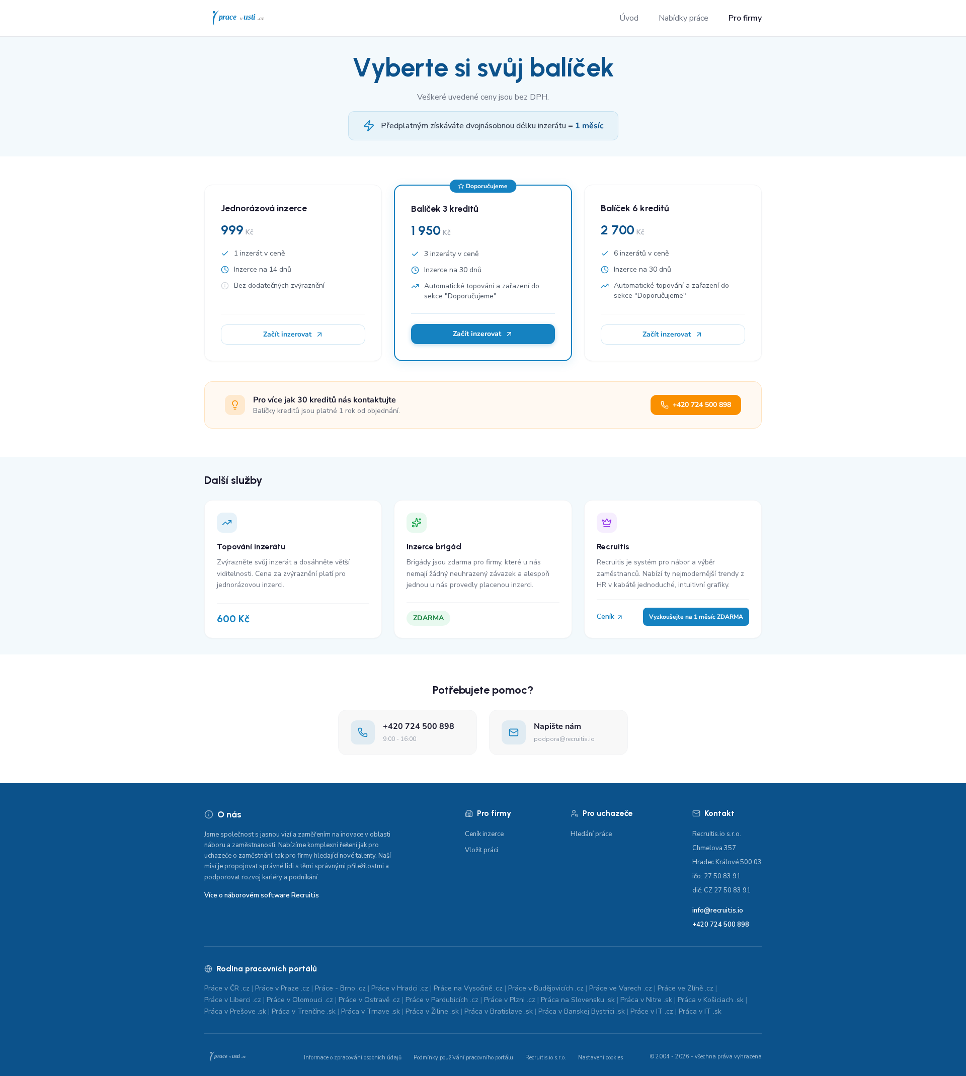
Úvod (628, 18)
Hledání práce (591, 834)
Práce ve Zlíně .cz (685, 988)
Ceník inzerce (484, 834)
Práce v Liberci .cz (232, 1000)
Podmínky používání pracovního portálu (463, 1057)
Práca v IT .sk (700, 1011)
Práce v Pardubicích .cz (442, 1000)
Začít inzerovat (287, 334)
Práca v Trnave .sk (370, 1011)
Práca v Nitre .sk (646, 1000)
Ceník (606, 616)
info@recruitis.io (717, 910)
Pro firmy (745, 18)
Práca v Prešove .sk (235, 1011)
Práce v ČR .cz (227, 988)
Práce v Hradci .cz (399, 988)
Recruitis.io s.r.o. (545, 1057)
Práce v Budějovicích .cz (546, 988)
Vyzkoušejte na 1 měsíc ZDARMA (696, 617)
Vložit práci (481, 850)
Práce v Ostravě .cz (369, 1000)
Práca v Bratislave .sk (498, 1011)
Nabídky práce (683, 18)
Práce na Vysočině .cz (468, 988)
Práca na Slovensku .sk (578, 1000)
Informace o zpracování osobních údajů (352, 1057)
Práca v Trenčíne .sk (304, 1011)
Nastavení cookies (600, 1057)
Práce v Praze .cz (282, 988)
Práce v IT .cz (651, 1011)
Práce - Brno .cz (340, 988)
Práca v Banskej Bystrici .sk (581, 1011)
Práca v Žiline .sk (432, 1011)
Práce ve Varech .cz (620, 988)
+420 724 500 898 (702, 404)
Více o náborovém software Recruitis (261, 895)
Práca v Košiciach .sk (711, 1000)
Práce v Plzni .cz (509, 1000)
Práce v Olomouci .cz (300, 1000)
